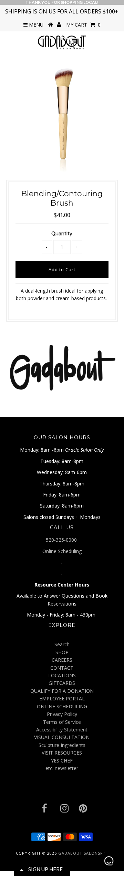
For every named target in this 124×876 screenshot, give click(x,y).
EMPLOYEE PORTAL (62, 698)
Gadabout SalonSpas (83, 853)
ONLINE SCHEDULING (62, 706)
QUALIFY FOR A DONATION (62, 691)
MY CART (83, 24)
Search (62, 644)
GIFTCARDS (62, 683)
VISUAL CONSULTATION (62, 737)
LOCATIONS (62, 675)
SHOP (62, 652)
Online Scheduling (62, 551)
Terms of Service (62, 722)
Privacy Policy (62, 714)
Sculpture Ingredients (62, 745)
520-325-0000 (62, 540)
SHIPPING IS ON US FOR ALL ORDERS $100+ (61, 11)
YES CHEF (62, 760)
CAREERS (62, 660)
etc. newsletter (61, 768)
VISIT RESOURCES (62, 752)
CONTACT (61, 668)
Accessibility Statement (61, 729)
